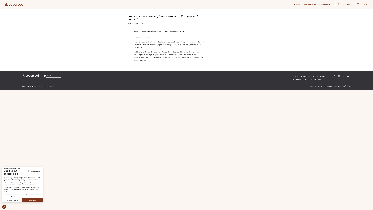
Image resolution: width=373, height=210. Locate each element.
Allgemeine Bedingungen (46, 86)
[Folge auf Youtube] (348, 76)
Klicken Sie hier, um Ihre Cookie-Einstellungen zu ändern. (330, 86)
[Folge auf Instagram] (339, 76)
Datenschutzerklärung (29, 86)
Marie (133, 23)
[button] (167, 32)
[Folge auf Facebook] (334, 76)
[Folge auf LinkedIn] (343, 76)
